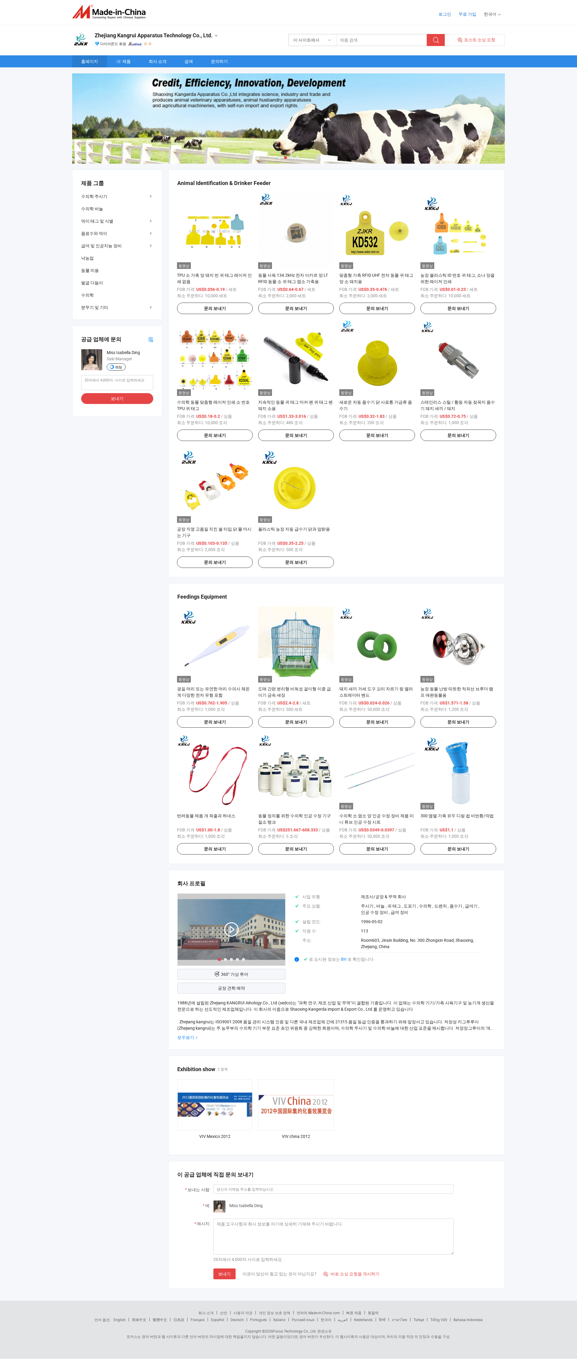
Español (217, 1319)
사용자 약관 (243, 1312)
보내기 (224, 1274)
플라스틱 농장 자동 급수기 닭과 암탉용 (294, 529)
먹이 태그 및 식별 (97, 221)
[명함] (150, 339)
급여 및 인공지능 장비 (101, 245)
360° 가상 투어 (234, 974)
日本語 (178, 1319)
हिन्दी (382, 1319)
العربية (343, 1319)
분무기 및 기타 (94, 307)
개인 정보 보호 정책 (274, 1312)
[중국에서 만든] (110, 12)
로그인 (444, 14)
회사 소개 (157, 61)
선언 (223, 1312)
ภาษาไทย (399, 1319)
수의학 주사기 (94, 196)
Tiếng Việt (438, 1319)
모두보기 (185, 1037)
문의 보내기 (215, 308)
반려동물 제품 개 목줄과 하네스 (206, 815)
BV (344, 959)
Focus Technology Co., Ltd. (294, 1331)
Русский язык (303, 1319)
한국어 (326, 1319)
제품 (126, 61)
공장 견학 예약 (231, 988)
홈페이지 (89, 61)
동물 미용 (90, 270)
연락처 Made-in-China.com (318, 1312)
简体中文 (139, 1319)
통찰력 (373, 1312)
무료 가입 (467, 14)
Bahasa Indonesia (468, 1319)
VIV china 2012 (296, 1136)
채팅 (118, 367)
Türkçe (419, 1319)
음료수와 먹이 (94, 233)
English (120, 1319)
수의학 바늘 (92, 208)
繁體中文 (160, 1319)
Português (258, 1319)
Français (198, 1319)
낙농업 (87, 258)
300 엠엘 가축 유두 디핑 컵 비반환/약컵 (457, 815)
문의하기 (219, 61)
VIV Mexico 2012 (214, 1136)
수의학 (87, 295)
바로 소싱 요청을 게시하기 (351, 1274)
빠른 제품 (354, 1312)
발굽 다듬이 (92, 282)
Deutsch (237, 1319)
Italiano (279, 1319)
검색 (189, 61)
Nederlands (363, 1319)
